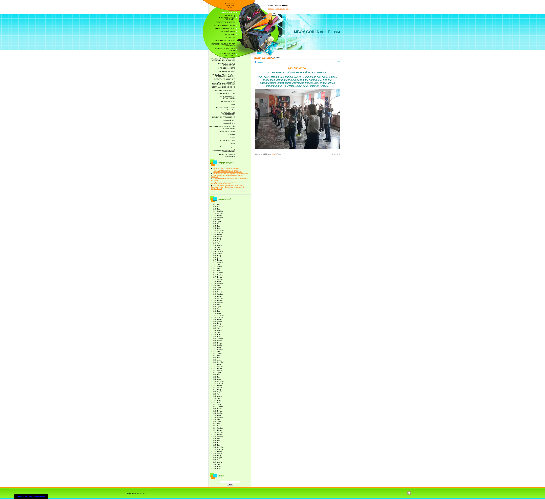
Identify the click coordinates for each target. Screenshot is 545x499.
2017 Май (216, 268)
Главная (271, 9)
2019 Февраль (218, 302)
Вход (287, 9)
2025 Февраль (218, 436)
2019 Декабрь (218, 322)
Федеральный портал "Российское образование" (231, 173)
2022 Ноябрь (217, 385)
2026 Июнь (217, 466)
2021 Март (216, 351)
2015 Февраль (218, 217)
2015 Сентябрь (218, 230)
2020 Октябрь (218, 341)
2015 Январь (217, 215)
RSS (288, 5)
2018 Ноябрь (217, 296)
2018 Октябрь (218, 294)
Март (269, 58)
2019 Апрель (217, 307)
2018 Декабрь (218, 298)
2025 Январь (217, 434)
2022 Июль (217, 377)
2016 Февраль (218, 241)
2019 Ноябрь (217, 319)
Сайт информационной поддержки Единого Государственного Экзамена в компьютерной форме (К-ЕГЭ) (227, 187)
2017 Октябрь (218, 275)
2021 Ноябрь (217, 364)
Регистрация (280, 9)
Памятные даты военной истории (225, 170)
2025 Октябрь (218, 449)
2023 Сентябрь (218, 407)
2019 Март (216, 304)
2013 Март (216, 205)
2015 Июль (217, 228)
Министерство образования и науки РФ (227, 172)
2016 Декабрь (218, 258)
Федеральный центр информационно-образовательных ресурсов (226, 182)
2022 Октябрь (218, 383)
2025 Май (216, 441)
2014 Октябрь (218, 211)
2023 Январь (217, 390)
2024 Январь (217, 415)
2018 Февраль (218, 283)
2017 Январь (217, 260)
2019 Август (217, 313)
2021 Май (216, 356)
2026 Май (216, 464)
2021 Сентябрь (218, 362)
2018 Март (216, 285)
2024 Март (216, 419)
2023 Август (217, 404)
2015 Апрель (217, 222)
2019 (263, 58)
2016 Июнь (217, 249)
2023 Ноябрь (217, 411)
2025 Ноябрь (217, 451)
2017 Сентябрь (218, 273)
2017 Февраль (218, 262)
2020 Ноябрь (217, 343)
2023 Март (216, 394)
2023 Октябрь (218, 409)
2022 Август (217, 379)
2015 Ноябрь (217, 234)
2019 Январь (217, 300)
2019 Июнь (217, 311)
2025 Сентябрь (218, 447)
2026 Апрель (217, 462)
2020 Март (216, 328)
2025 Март (216, 438)
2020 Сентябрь (218, 339)
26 (273, 58)
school (274, 154)
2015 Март (216, 219)
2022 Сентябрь (218, 381)
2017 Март (216, 264)
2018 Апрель (217, 287)
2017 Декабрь (218, 279)
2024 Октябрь (218, 428)
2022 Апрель (217, 373)
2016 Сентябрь (218, 251)
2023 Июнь (217, 400)
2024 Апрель (217, 421)
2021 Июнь (217, 358)
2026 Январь (217, 455)
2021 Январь (217, 347)
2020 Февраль (218, 326)
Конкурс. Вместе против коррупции (226, 168)
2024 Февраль (218, 417)
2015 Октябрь (218, 232)
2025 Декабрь (218, 453)
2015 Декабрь (218, 236)
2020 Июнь (217, 334)
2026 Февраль (218, 458)
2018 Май (216, 290)
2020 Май (216, 332)
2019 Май (216, 309)
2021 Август (217, 360)
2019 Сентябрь (218, 315)
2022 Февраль (218, 370)
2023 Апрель (217, 396)
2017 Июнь (217, 270)
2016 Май (216, 247)
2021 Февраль (218, 349)
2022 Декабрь (218, 387)
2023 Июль (217, 402)
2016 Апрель (217, 245)
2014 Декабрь (218, 213)
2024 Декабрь (218, 432)
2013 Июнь (217, 209)
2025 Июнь (217, 443)
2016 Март (216, 243)
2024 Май (216, 424)
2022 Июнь (217, 375)
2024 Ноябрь (217, 430)
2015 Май (216, 224)
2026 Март (216, 460)
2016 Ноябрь (217, 256)
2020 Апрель (217, 330)
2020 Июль (217, 336)
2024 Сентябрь (218, 426)
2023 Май (216, 398)
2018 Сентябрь (218, 292)
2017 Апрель (217, 266)
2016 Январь (217, 239)
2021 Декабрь (218, 366)
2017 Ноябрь (217, 277)
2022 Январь (217, 368)
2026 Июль (217, 468)
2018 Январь (217, 281)
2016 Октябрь (218, 253)
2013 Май (216, 207)
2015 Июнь (217, 226)
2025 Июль (217, 445)
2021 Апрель (217, 353)
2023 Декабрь (218, 413)
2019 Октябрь (218, 317)
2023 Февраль (218, 392)
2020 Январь (217, 324)
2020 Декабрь (218, 345)
